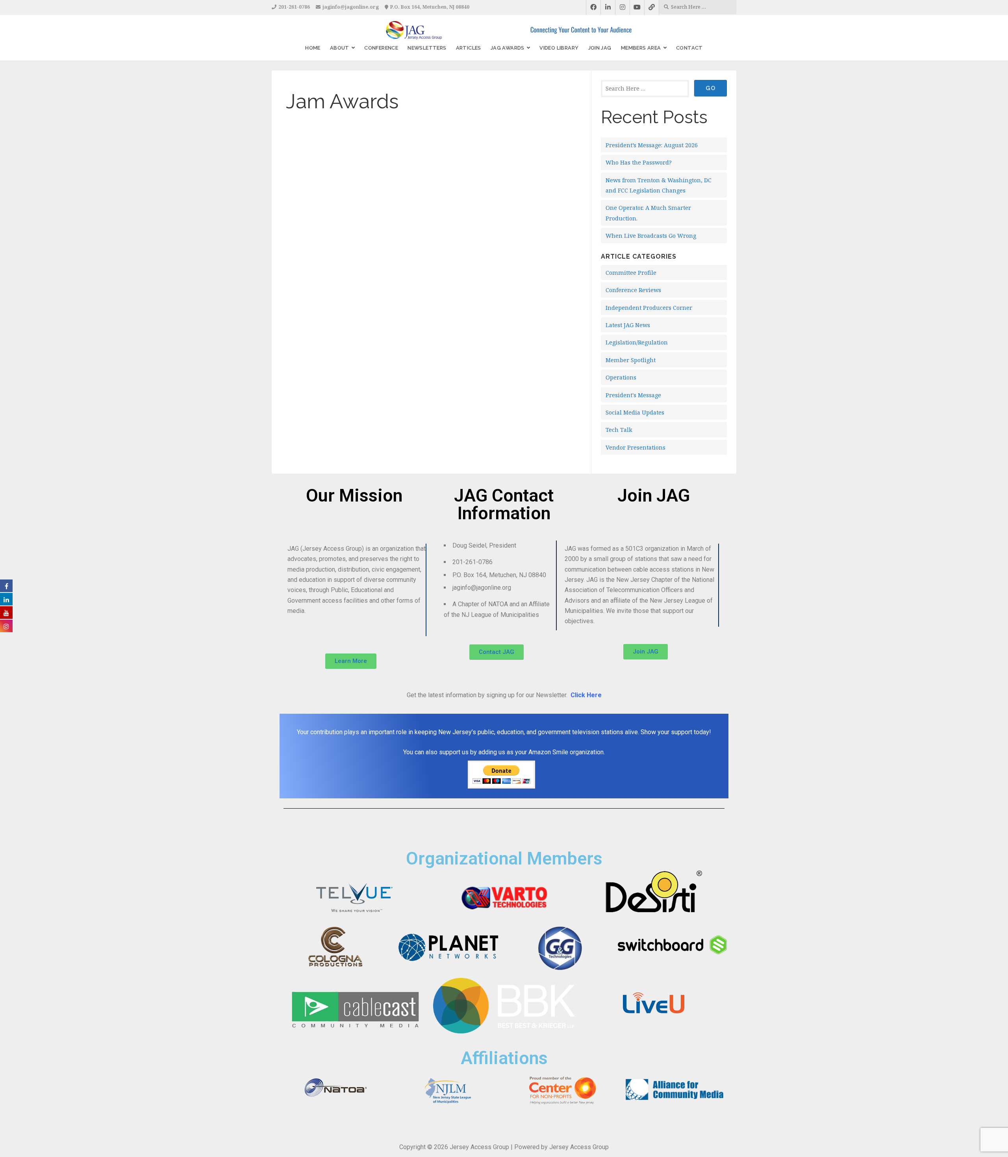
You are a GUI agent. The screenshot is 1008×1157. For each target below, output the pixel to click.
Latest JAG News (628, 325)
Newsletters (427, 48)
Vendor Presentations (635, 447)
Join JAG (599, 48)
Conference (381, 48)
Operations (621, 377)
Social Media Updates (635, 412)
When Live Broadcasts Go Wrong (651, 235)
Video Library (558, 48)
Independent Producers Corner (649, 307)
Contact (689, 48)
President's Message (633, 395)
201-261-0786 (294, 7)
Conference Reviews (633, 290)
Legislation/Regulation (637, 342)
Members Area (641, 48)
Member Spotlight (631, 360)
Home (313, 48)
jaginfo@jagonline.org (350, 7)
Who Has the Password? (639, 162)
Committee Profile (631, 272)
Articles (468, 48)
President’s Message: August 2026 (652, 145)
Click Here (586, 695)
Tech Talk (619, 429)
